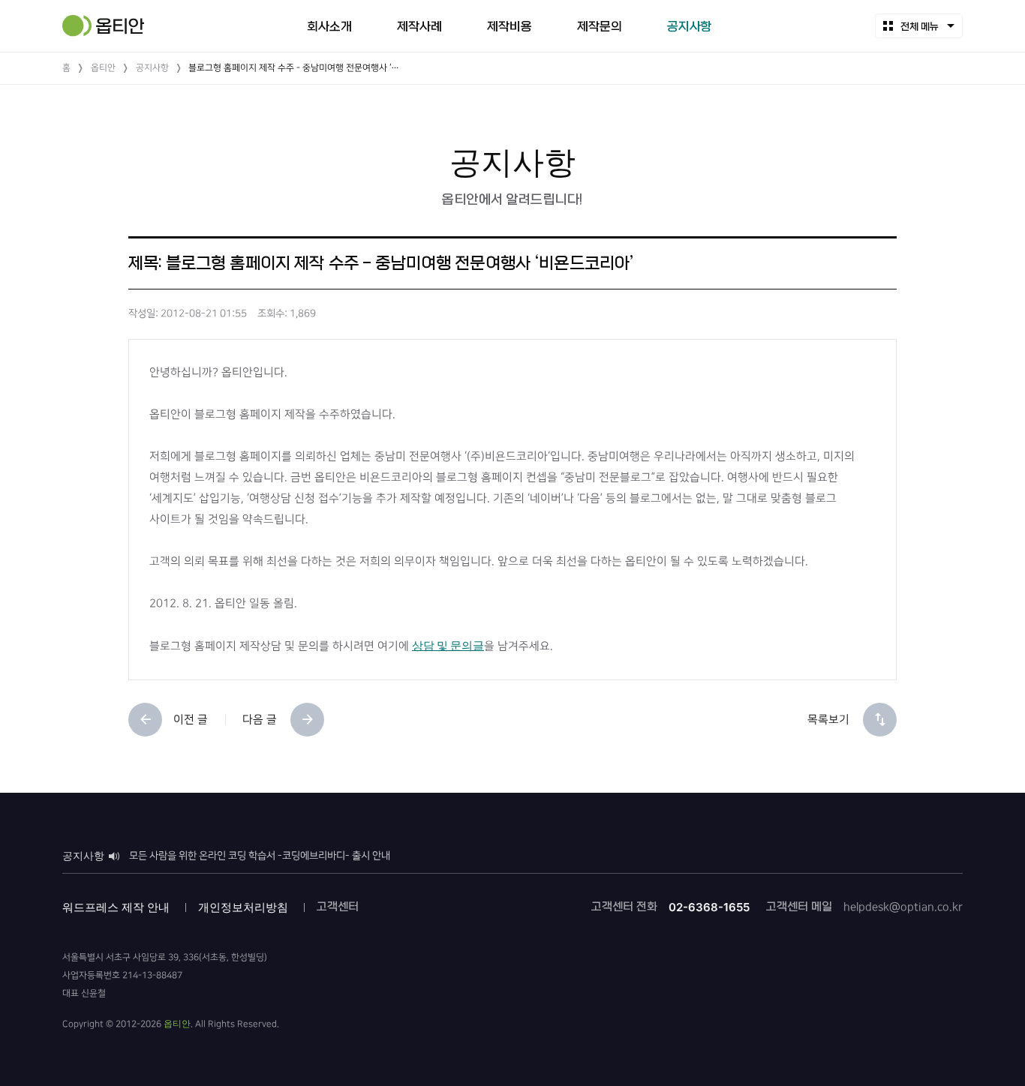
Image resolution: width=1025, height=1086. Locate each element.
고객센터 (338, 907)
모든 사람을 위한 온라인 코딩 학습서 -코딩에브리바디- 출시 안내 (259, 855)
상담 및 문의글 (448, 645)
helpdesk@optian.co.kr (903, 907)
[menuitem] (329, 26)
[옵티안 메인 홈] (103, 25)
